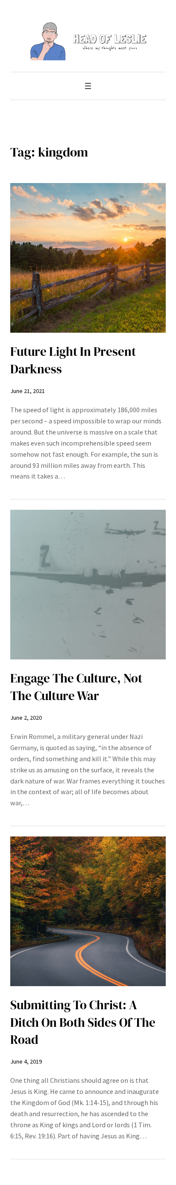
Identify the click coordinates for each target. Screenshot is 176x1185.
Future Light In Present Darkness (73, 360)
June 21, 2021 (27, 391)
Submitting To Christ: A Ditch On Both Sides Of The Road (82, 1022)
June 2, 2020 (26, 717)
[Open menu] (88, 86)
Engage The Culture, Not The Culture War (76, 687)
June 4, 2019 (26, 1061)
